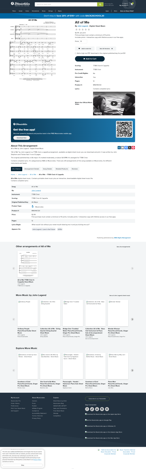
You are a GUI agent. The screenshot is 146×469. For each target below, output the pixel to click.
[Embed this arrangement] (119, 147)
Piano (14, 11)
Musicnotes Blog (58, 403)
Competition (57, 416)
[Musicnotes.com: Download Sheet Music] (20, 4)
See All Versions (105, 48)
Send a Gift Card (109, 5)
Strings (50, 11)
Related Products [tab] (62, 169)
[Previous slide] (13, 268)
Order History (15, 403)
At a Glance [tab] (16, 169)
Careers (34, 401)
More (116, 11)
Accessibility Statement (39, 413)
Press (34, 403)
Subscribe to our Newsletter (97, 398)
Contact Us (35, 411)
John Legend (83, 26)
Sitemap (55, 413)
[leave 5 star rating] (88, 29)
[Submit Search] (100, 4)
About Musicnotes (38, 398)
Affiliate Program (37, 408)
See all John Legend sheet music (119, 295)
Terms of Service (37, 416)
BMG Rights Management (122, 238)
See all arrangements (123, 246)
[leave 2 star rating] (79, 29)
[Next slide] (132, 268)
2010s (60, 229)
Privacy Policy (36, 418)
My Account (123, 5)
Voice (27, 11)
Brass (43, 11)
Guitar (20, 11)
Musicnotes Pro (108, 3)
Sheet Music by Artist (60, 401)
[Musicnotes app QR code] (124, 130)
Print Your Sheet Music (18, 408)
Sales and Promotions (60, 408)
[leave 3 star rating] (82, 29)
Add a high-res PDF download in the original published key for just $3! (101, 53)
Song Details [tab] (47, 169)
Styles (60, 11)
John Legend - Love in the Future (43, 229)
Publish (34, 406)
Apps (107, 11)
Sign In (126, 3)
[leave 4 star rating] (85, 29)
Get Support (14, 411)
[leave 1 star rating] (76, 29)
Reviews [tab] (75, 169)
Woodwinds (35, 11)
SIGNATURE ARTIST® (60, 406)
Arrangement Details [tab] (32, 169)
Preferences (15, 406)
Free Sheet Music (58, 411)
